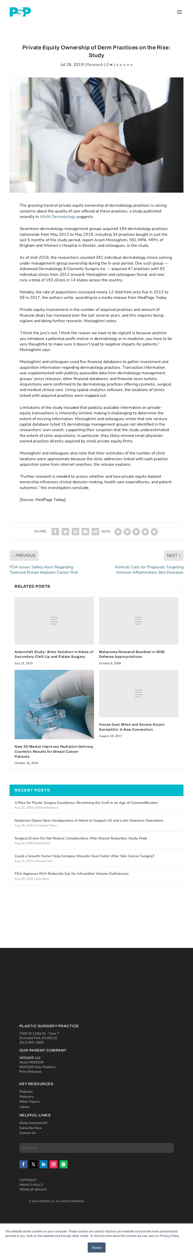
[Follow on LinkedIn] (43, 1164)
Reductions (43, 843)
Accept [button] (96, 1247)
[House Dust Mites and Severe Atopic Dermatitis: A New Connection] (138, 693)
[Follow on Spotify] (64, 1164)
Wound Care (43, 861)
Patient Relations (47, 808)
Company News (46, 825)
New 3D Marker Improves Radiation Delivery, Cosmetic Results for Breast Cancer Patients (54, 751)
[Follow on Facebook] (23, 1164)
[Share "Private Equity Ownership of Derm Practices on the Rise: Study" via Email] (85, 532)
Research (94, 64)
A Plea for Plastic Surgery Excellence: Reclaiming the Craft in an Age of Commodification (86, 802)
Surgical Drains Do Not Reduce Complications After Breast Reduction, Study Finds (81, 838)
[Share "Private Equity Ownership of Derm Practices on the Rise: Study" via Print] (95, 532)
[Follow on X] (33, 1164)
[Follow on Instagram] (54, 1164)
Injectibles (42, 879)
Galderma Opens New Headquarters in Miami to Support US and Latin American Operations (89, 820)
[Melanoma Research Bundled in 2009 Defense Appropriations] (138, 620)
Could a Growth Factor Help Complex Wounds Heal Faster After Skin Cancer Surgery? (84, 856)
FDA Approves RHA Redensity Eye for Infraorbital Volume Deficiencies (72, 873)
